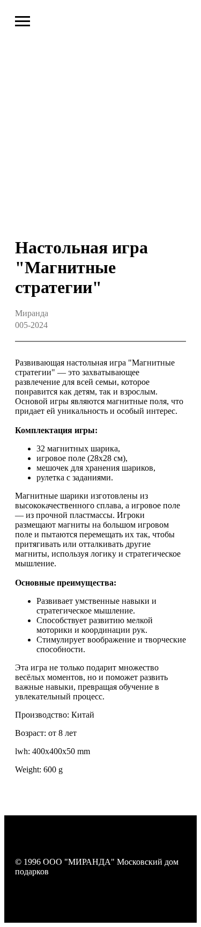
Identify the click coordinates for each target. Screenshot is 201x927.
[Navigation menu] (22, 21)
